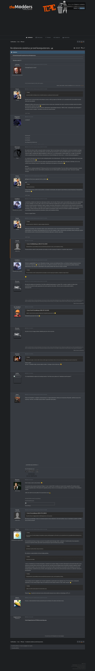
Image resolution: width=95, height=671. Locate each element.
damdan (17, 354)
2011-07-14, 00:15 (29, 328)
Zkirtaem (17, 147)
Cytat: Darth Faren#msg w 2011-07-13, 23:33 (38, 310)
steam (58, 85)
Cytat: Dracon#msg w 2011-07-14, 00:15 (37, 513)
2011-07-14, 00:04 (29, 306)
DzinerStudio (82, 666)
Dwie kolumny (82, 668)
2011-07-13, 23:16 (29, 88)
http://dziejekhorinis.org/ (29, 468)
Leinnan (17, 64)
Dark (17, 394)
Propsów (32, 500)
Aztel (26, 500)
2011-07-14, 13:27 (29, 597)
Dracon (17, 281)
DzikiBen (17, 198)
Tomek (17, 240)
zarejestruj (82, 4)
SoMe (17, 373)
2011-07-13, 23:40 (29, 218)
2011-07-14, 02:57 (29, 479)
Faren (17, 89)
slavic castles (61, 85)
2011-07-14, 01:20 (29, 394)
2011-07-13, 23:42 (29, 240)
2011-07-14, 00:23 (29, 373)
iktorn (17, 597)
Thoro (17, 529)
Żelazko (17, 479)
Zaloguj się (76, 4)
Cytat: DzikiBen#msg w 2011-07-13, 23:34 (37, 244)
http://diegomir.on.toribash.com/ (31, 142)
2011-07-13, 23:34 (29, 198)
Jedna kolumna (75, 668)
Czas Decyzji (27, 137)
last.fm (66, 85)
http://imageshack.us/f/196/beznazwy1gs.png (35, 620)
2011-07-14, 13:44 (29, 616)
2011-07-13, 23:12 (29, 64)
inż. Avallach (17, 307)
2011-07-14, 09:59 (29, 509)
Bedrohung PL (27, 135)
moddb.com (70, 85)
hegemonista (17, 617)
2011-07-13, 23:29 (29, 116)
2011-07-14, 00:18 (29, 353)
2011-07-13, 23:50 (29, 281)
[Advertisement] (47, 24)
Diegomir (17, 116)
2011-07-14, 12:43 (29, 529)
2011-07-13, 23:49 (29, 259)
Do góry (48, 660)
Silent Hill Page (28, 505)
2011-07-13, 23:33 (29, 146)
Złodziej (28, 500)
